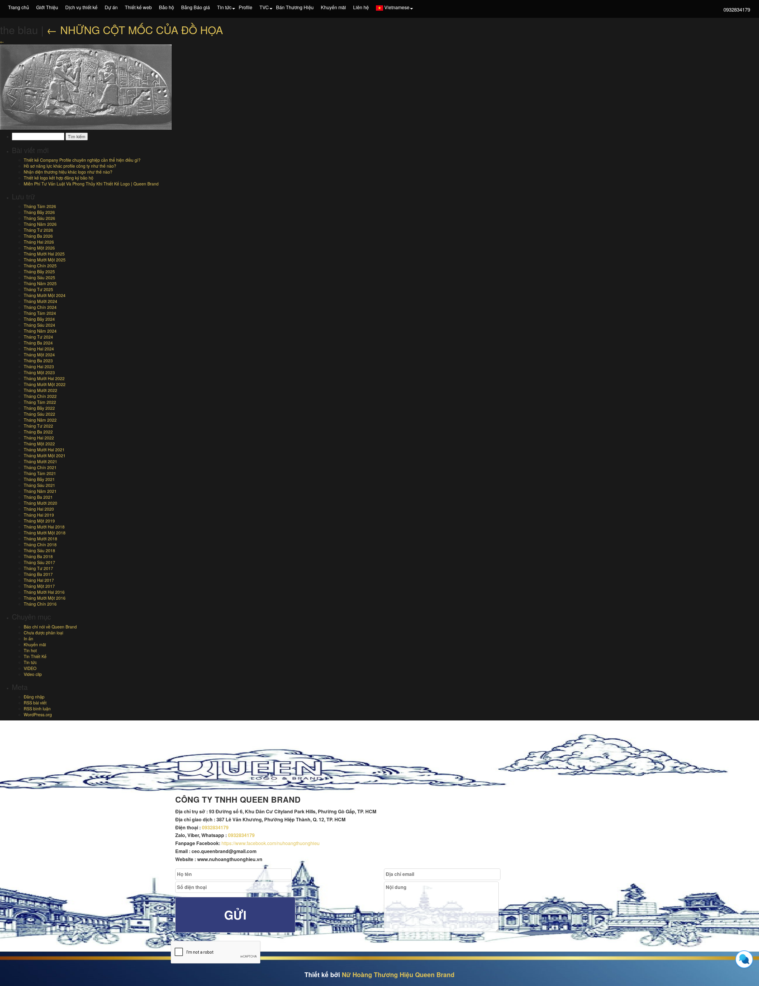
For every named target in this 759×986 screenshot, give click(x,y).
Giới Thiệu (47, 7)
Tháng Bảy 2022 (39, 408)
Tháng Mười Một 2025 (45, 260)
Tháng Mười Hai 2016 (44, 592)
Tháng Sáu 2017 (39, 562)
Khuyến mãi (333, 7)
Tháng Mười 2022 (40, 390)
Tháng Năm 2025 (40, 283)
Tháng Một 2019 (39, 521)
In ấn (28, 639)
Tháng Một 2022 (39, 444)
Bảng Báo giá (195, 7)
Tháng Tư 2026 (38, 230)
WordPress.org (38, 714)
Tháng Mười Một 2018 (45, 533)
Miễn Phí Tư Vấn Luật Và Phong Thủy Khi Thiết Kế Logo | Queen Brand (91, 184)
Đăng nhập (34, 697)
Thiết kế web (138, 7)
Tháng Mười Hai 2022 (44, 378)
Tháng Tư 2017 (38, 568)
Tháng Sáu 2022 (39, 414)
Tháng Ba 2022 (38, 432)
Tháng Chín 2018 (40, 544)
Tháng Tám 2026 (40, 206)
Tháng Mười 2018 (40, 539)
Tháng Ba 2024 (38, 343)
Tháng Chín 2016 (40, 604)
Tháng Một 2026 (39, 248)
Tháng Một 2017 (39, 586)
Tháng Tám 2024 (40, 313)
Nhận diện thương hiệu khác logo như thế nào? (68, 172)
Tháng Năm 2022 (40, 420)
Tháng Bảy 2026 (39, 212)
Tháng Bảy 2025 (39, 271)
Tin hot (30, 650)
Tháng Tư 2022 (38, 426)
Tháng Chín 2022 (40, 396)
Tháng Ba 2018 (38, 556)
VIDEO (30, 668)
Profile (245, 7)
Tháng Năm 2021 (40, 491)
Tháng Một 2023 (39, 372)
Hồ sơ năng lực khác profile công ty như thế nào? (70, 166)
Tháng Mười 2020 (40, 503)
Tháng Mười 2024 (40, 301)
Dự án (111, 7)
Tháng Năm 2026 (40, 224)
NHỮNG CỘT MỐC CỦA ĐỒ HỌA (135, 29)
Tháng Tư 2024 (38, 337)
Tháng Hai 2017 (39, 580)
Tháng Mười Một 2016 (45, 598)
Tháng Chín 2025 (40, 266)
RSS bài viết (35, 703)
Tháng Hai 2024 (39, 349)
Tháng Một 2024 (39, 355)
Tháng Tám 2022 (40, 402)
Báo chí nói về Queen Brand (50, 627)
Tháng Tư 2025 (38, 289)
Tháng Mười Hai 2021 (44, 449)
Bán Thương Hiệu (295, 7)
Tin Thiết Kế (35, 656)
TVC (264, 7)
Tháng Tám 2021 (40, 473)
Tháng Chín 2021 (40, 467)
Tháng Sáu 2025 (39, 277)
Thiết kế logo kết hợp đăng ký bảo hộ (58, 178)
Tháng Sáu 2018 (39, 550)
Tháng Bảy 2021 (39, 479)
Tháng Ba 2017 (38, 574)
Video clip (33, 674)
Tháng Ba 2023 (38, 360)
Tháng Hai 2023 (39, 366)
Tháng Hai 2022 (39, 438)
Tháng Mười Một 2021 (45, 455)
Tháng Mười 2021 (40, 461)
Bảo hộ (166, 7)
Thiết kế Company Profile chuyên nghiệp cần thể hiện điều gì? (82, 160)
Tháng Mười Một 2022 (45, 384)
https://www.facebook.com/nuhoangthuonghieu (270, 843)
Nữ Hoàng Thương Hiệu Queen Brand (398, 974)
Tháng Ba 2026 (38, 236)
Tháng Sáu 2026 (39, 218)
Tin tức (224, 7)
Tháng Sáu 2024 (39, 325)
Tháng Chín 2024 (40, 307)
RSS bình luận (37, 709)
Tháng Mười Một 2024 (45, 295)
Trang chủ (18, 7)
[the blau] (86, 86)
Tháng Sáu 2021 (39, 485)
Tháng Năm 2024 (40, 331)
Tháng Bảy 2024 (39, 319)
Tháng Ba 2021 (38, 497)
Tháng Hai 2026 (39, 242)
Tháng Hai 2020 (39, 509)
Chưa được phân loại (43, 633)
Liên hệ (361, 7)
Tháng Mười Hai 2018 (44, 527)
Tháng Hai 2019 (39, 515)
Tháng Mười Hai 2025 (44, 254)
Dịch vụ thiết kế (81, 7)
